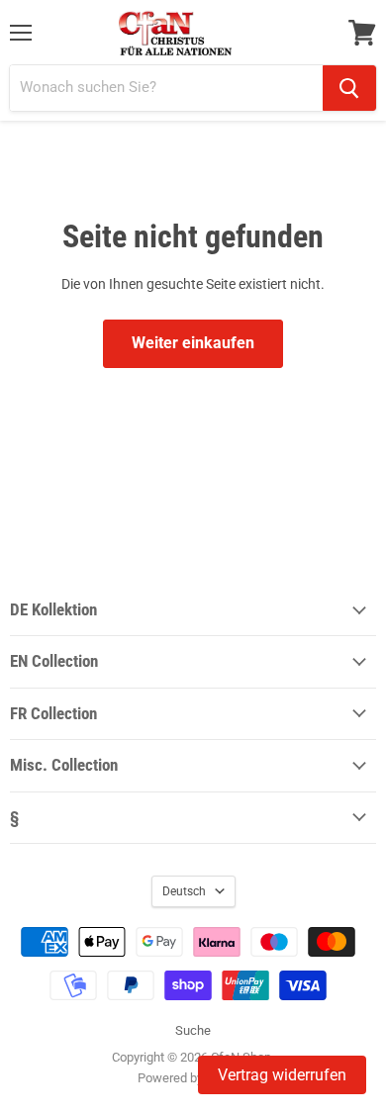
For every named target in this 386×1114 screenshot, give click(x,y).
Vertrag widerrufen (282, 1075)
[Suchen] (349, 88)
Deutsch (184, 891)
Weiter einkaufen (193, 342)
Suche (193, 1030)
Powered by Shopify (193, 1077)
